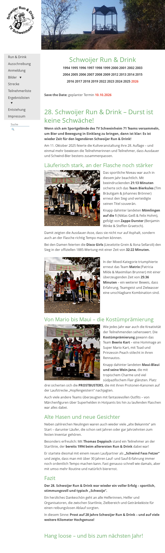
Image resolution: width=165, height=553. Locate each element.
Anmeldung (17, 70)
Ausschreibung (19, 64)
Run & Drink (17, 57)
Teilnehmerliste (19, 91)
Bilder (12, 77)
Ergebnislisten (19, 97)
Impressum (16, 116)
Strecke (13, 84)
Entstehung (17, 109)
